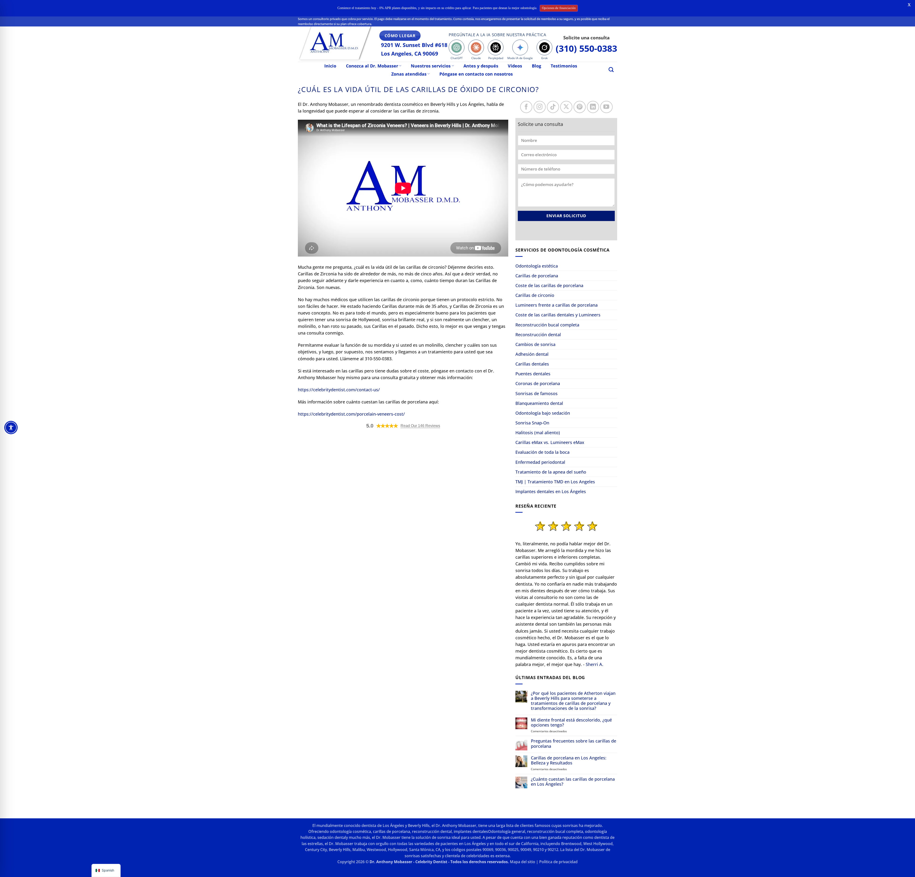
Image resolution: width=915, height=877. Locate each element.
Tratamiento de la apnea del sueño (550, 472)
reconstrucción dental (432, 831)
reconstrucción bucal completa (555, 831)
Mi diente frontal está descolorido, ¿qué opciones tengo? (571, 722)
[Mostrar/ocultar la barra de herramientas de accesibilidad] (11, 427)
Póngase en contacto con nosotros (476, 74)
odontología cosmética (350, 831)
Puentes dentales (532, 374)
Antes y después (480, 66)
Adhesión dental (532, 354)
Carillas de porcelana (536, 276)
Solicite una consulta (586, 38)
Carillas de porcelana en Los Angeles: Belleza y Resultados (568, 760)
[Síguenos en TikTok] (553, 107)
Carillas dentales (532, 364)
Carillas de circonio (534, 295)
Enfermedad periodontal (540, 462)
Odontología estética (536, 266)
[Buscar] (611, 69)
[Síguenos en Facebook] (526, 107)
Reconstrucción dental (538, 334)
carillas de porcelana (391, 831)
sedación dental (331, 837)
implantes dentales (471, 831)
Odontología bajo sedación (542, 413)
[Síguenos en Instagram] (540, 107)
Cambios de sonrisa (535, 344)
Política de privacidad (558, 861)
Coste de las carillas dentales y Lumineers (557, 315)
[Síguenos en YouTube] (606, 107)
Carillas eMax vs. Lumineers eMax (549, 442)
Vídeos (515, 66)
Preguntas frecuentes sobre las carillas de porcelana (573, 743)
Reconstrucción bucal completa (547, 325)
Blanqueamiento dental (539, 403)
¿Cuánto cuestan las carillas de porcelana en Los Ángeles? (573, 782)
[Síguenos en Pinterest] (580, 107)
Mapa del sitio (522, 861)
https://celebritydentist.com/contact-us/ (339, 389)
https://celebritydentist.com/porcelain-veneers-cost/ (351, 414)
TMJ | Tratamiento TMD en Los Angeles (555, 482)
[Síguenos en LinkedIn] (593, 107)
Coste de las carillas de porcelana (549, 285)
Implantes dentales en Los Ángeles (550, 491)
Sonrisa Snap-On (532, 423)
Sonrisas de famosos (536, 393)
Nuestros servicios (431, 66)
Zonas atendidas (409, 74)
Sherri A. (594, 664)
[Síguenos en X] (566, 107)
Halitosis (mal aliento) (537, 432)
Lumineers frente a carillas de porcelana (556, 305)
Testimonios (564, 66)
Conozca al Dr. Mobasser (372, 66)
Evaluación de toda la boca (542, 452)
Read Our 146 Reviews (420, 426)
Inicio (330, 66)
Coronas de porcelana (537, 383)
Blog (536, 66)
